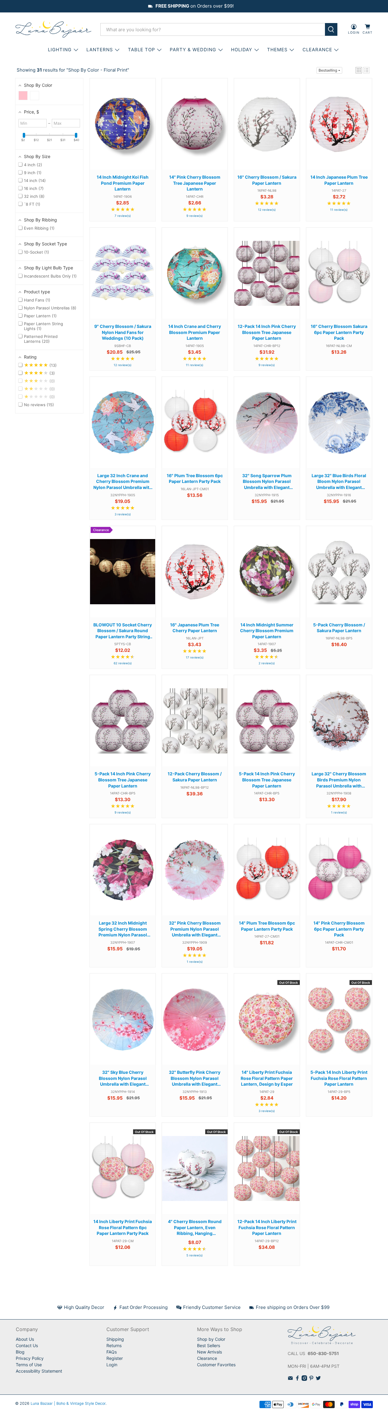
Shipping (115, 1339)
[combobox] (212, 29)
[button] (359, 70)
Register (114, 1358)
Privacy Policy (30, 1358)
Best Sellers (208, 1345)
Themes (277, 49)
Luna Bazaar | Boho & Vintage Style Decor (68, 1403)
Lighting (60, 49)
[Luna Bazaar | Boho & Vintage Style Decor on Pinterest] (311, 1379)
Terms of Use (29, 1364)
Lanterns (99, 49)
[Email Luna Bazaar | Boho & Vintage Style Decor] (290, 1379)
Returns (114, 1345)
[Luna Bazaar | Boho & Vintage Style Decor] (53, 29)
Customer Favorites (216, 1364)
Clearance (207, 1358)
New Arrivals (209, 1351)
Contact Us (27, 1345)
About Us (25, 1339)
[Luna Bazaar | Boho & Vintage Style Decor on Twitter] (318, 1379)
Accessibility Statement (39, 1371)
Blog (20, 1351)
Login (111, 1364)
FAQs (111, 1351)
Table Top (141, 49)
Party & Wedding (193, 49)
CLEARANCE (317, 49)
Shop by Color (211, 1339)
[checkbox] (23, 95)
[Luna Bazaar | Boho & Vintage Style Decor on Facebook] (297, 1379)
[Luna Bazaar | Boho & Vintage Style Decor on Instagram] (304, 1379)
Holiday (241, 49)
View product (123, 130)
